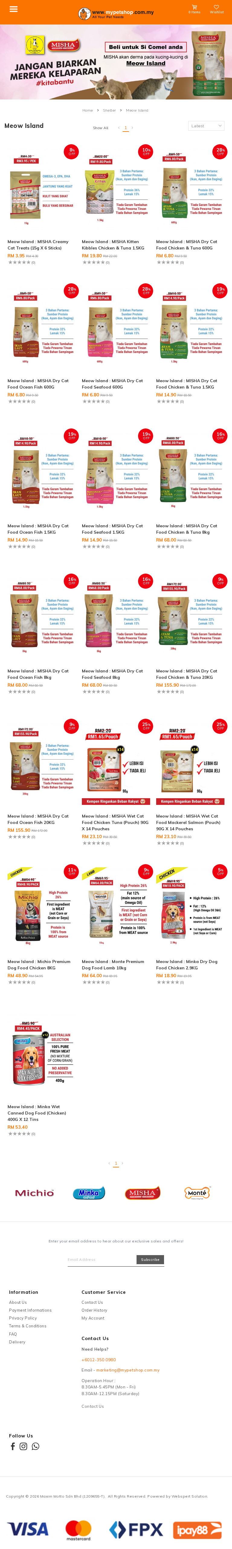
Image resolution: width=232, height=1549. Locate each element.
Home (87, 110)
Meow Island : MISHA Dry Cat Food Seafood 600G (112, 384)
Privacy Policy (23, 1318)
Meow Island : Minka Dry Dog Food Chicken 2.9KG (187, 965)
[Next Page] (132, 128)
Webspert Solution (190, 1496)
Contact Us (92, 1302)
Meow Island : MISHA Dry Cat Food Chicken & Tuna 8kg (186, 529)
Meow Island (137, 110)
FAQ (13, 1334)
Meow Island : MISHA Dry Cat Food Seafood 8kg (112, 674)
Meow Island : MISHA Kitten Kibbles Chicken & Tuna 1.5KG (113, 245)
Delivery (17, 1341)
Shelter (109, 110)
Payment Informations (30, 1310)
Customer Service (104, 1292)
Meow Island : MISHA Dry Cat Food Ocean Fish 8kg (38, 674)
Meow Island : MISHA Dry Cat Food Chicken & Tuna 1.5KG (186, 384)
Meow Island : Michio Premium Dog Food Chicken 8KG (39, 965)
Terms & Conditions (28, 1325)
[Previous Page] (119, 128)
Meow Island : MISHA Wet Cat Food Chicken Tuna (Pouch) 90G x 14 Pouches (115, 822)
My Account (93, 1318)
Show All (100, 128)
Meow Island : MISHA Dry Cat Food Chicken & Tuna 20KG (186, 674)
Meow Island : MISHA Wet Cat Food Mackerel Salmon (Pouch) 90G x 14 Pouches (188, 822)
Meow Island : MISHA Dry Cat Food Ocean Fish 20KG (38, 819)
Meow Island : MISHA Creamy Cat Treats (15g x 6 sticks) (38, 245)
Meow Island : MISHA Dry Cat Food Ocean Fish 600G (38, 384)
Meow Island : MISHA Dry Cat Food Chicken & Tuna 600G (186, 245)
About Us (18, 1302)
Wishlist (217, 12)
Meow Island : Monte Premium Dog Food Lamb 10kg (113, 965)
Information (23, 1292)
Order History (95, 1310)
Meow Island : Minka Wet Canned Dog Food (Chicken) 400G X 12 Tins (37, 1113)
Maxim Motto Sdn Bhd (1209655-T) (72, 1496)
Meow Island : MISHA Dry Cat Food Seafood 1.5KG (112, 529)
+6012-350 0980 (99, 1359)
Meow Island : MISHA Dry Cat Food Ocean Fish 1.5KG (38, 529)
